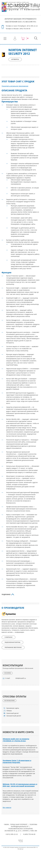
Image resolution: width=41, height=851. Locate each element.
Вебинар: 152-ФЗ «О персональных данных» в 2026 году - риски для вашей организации (20, 785)
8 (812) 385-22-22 (12, 834)
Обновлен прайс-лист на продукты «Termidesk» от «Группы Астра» (16, 740)
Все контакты (7, 673)
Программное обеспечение (13, 647)
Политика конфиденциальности (24, 825)
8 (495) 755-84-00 (29, 834)
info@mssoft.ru (20, 678)
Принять (36, 5)
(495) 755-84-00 (25, 28)
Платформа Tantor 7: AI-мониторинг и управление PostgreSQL (17, 761)
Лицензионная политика (12, 642)
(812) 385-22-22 (32, 26)
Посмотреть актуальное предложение (15, 86)
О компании (8, 637)
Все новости (7, 807)
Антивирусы (15, 59)
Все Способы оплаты (9, 700)
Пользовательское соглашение (20, 828)
